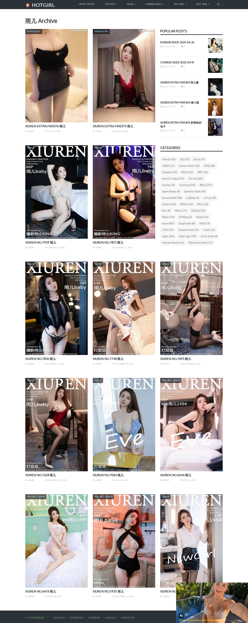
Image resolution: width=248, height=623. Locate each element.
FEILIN (187, 172)
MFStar (186, 204)
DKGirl (209, 165)
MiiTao (181, 210)
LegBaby (192, 197)
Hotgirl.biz (38, 617)
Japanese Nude (194, 191)
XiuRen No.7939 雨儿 (40, 242)
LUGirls (169, 204)
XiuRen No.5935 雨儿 (108, 591)
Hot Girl (179, 4)
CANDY (168, 165)
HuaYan (168, 185)
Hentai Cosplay (173, 178)
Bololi (199, 159)
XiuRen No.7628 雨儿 (40, 475)
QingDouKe (187, 223)
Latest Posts (86, 4)
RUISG (205, 223)
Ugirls (168, 236)
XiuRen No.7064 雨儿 (108, 475)
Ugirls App (187, 236)
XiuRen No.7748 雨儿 (108, 359)
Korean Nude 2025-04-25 (177, 42)
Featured (169, 172)
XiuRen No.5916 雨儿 (175, 591)
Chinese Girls (153, 4)
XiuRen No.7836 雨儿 (40, 359)
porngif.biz (94, 617)
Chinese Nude (189, 165)
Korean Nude (172, 197)
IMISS (206, 185)
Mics (166, 210)
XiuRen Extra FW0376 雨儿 (45, 126)
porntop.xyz (127, 617)
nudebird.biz (76, 617)
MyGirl (202, 217)
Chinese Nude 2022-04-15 (177, 62)
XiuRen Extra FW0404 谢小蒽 (179, 102)
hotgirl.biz (59, 617)
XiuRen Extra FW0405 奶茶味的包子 (181, 124)
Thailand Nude (188, 229)
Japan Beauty (171, 191)
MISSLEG (198, 210)
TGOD (168, 229)
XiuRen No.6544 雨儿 (175, 475)
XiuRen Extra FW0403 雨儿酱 (179, 82)
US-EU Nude (209, 236)
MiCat (202, 204)
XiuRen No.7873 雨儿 (108, 242)
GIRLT (202, 172)
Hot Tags (201, 4)
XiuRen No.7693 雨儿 (175, 359)
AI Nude (169, 159)
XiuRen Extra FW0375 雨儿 (113, 126)
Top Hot (110, 4)
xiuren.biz (110, 617)
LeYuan (210, 197)
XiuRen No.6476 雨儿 (40, 591)
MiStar (168, 217)
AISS (184, 159)
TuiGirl (209, 229)
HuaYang (187, 185)
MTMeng (185, 217)
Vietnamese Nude (200, 242)
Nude (130, 4)
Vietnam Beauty (173, 242)
